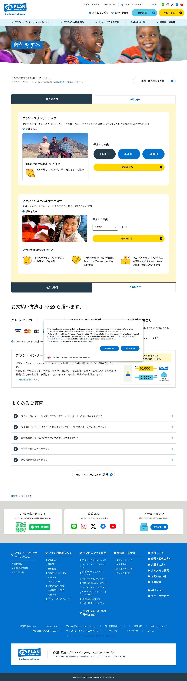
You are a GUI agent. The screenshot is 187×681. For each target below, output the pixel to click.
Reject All (109, 348)
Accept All (130, 348)
